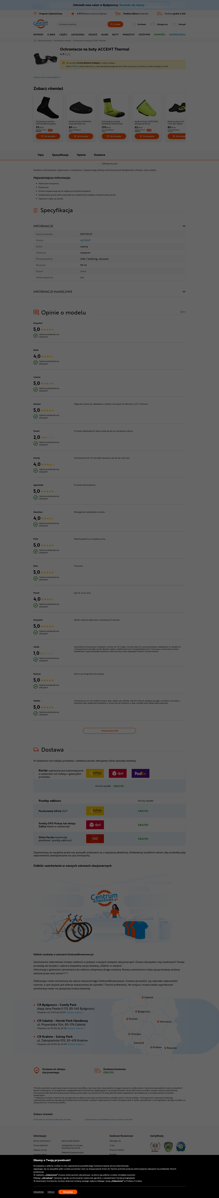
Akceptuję (68, 1191)
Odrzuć (51, 1192)
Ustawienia (38, 1192)
